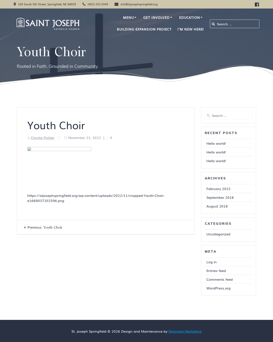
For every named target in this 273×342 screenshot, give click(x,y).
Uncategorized (218, 233)
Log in (211, 261)
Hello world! (216, 143)
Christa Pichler (42, 137)
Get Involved (156, 18)
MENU (128, 18)
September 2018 (220, 197)
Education (189, 18)
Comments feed (219, 279)
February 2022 (218, 188)
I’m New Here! (190, 29)
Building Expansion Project (144, 29)
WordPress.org (218, 287)
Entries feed (216, 270)
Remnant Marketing (185, 331)
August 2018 (217, 206)
